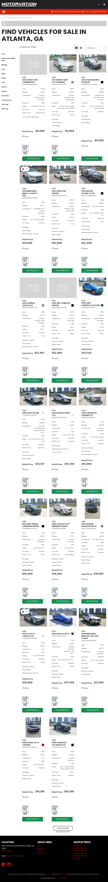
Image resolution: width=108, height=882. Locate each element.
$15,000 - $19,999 (80, 853)
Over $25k (77, 858)
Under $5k (77, 846)
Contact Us (42, 853)
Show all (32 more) (63, 832)
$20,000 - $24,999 (80, 856)
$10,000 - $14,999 (80, 851)
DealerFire (48, 874)
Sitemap (65, 878)
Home (4, 18)
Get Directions (7, 851)
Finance (40, 851)
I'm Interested (33, 159)
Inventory (41, 848)
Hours (22, 856)
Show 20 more (63, 828)
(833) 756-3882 (12, 856)
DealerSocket (62, 874)
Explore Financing (103, 158)
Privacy (59, 878)
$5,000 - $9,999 (80, 848)
